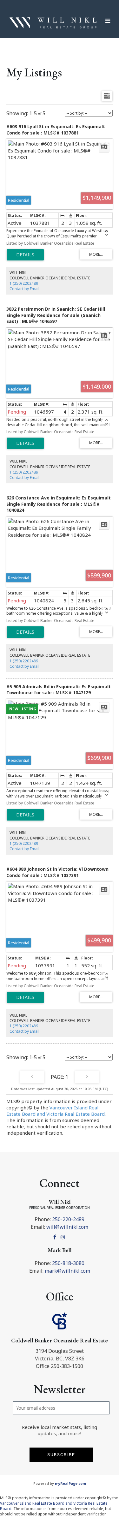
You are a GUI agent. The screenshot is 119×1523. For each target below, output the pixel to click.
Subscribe (61, 1455)
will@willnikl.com (67, 1226)
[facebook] (56, 1237)
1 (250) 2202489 (24, 283)
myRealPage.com (70, 1483)
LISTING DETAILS (25, 254)
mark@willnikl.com (67, 1270)
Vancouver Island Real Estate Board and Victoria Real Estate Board (55, 1110)
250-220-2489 (68, 1219)
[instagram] (64, 1237)
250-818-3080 (68, 1263)
